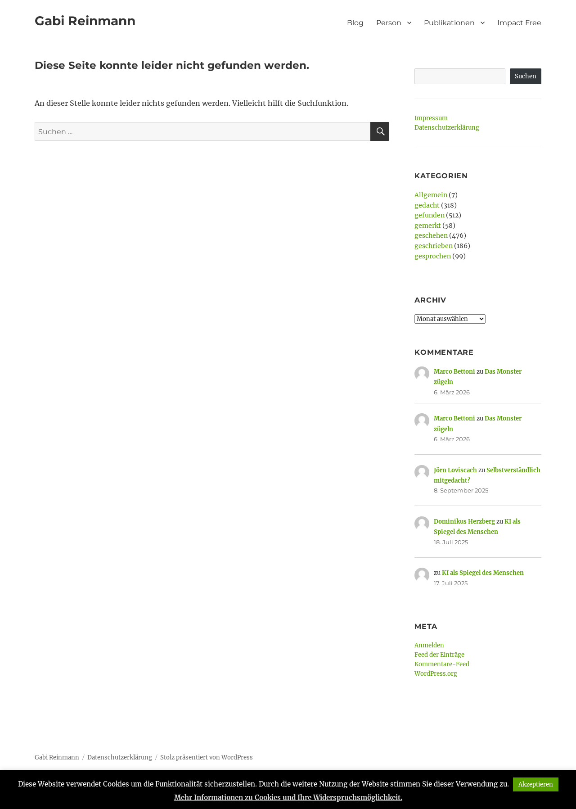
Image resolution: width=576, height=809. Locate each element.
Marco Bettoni (454, 371)
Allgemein (430, 195)
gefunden (429, 215)
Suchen (525, 76)
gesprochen (432, 256)
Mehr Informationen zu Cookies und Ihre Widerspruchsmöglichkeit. (288, 797)
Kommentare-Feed (441, 664)
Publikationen (449, 22)
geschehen (431, 235)
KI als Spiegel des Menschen (483, 573)
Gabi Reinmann (85, 20)
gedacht (427, 205)
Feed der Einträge (439, 655)
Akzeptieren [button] (535, 784)
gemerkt (427, 225)
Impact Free (519, 22)
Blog (355, 22)
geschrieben (433, 246)
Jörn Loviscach (455, 470)
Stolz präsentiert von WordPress (206, 757)
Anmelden (429, 645)
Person (388, 22)
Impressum (431, 118)
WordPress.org (435, 674)
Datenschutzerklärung (446, 127)
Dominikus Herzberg (464, 521)
